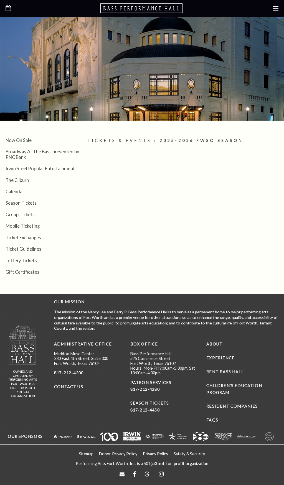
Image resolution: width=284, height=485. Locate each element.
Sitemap (86, 453)
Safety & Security (189, 453)
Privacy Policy (155, 453)
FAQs (212, 420)
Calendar (15, 191)
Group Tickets (20, 214)
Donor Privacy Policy (118, 453)
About (214, 344)
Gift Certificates (22, 272)
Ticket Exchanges (23, 237)
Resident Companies (232, 406)
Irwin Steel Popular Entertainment (40, 168)
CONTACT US (68, 386)
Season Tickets (21, 202)
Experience (220, 358)
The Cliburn (17, 180)
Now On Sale (19, 140)
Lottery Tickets (21, 260)
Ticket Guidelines (23, 249)
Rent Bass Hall (225, 371)
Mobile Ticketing (23, 225)
